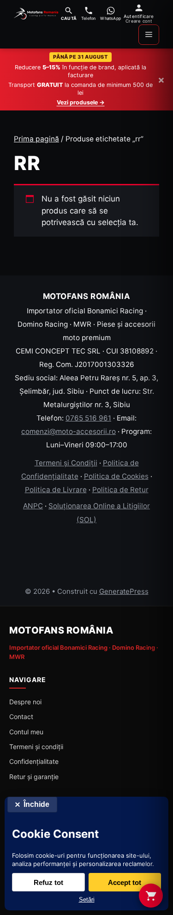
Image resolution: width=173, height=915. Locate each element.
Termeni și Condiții (66, 462)
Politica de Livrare (56, 489)
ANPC (33, 505)
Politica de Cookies (116, 476)
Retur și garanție (34, 777)
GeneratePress (124, 591)
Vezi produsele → (81, 102)
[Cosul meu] (151, 896)
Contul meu (26, 732)
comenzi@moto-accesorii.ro (68, 431)
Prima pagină (36, 138)
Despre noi (25, 702)
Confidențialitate (34, 761)
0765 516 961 (88, 418)
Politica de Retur (120, 489)
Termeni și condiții (36, 746)
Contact (21, 716)
